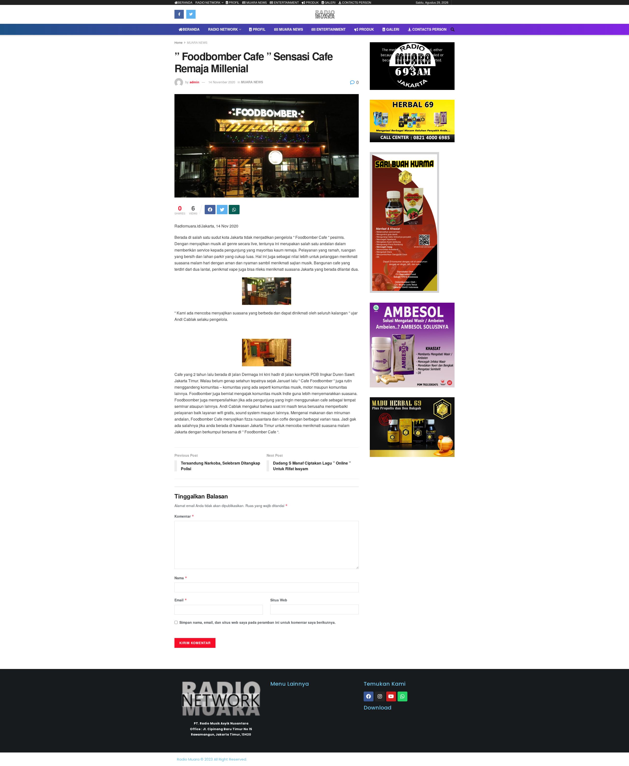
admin (194, 82)
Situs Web (278, 599)
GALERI (329, 2)
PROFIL (233, 2)
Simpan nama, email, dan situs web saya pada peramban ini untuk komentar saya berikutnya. (257, 622)
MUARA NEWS (256, 2)
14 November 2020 (221, 82)
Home (178, 42)
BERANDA (185, 2)
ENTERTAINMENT (286, 2)
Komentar (184, 516)
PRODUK (312, 2)
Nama (180, 577)
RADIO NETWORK (207, 2)
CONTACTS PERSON (356, 2)
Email (180, 599)
